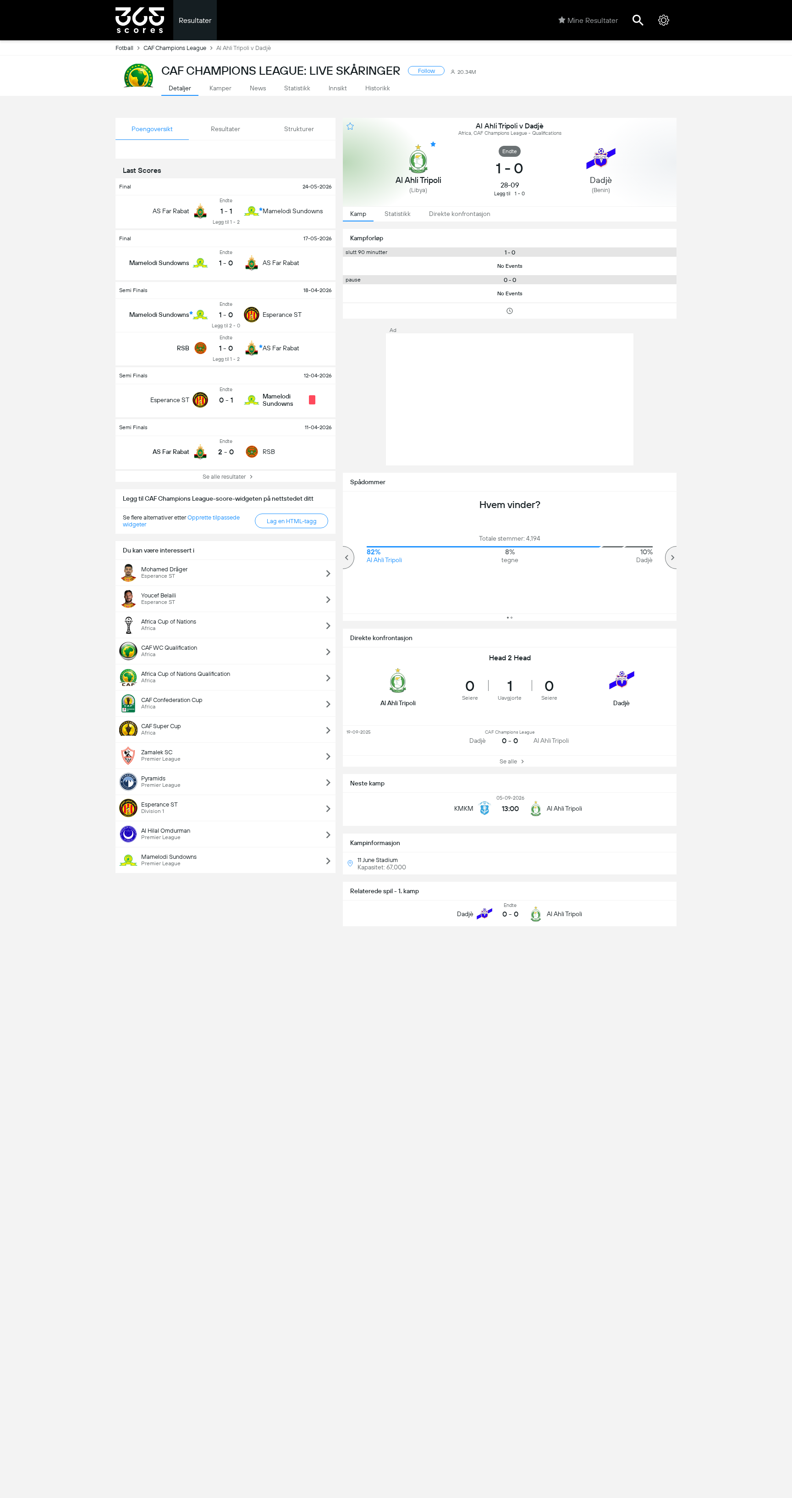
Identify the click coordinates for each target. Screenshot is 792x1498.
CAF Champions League (174, 47)
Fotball (124, 47)
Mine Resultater (592, 20)
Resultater (195, 20)
